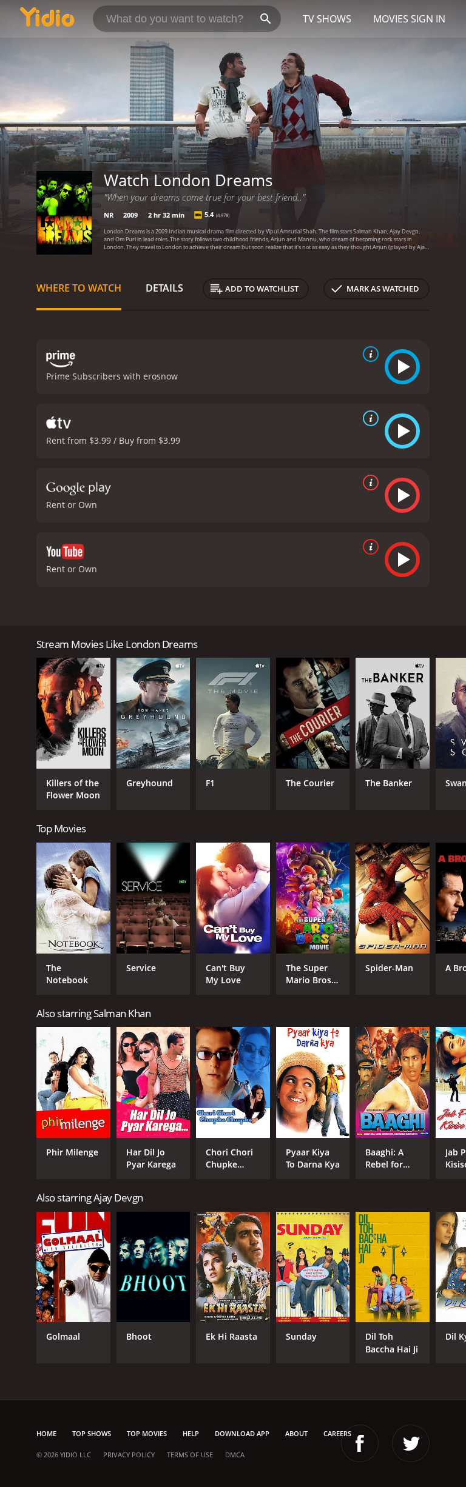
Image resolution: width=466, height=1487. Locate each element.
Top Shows (91, 1433)
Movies (390, 18)
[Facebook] (360, 1443)
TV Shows (327, 18)
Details (164, 288)
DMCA (235, 1454)
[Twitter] (411, 1443)
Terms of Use (190, 1454)
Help (191, 1433)
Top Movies (147, 1433)
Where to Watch (78, 288)
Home (46, 1433)
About (296, 1433)
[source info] (368, 354)
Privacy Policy (129, 1454)
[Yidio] (47, 19)
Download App (242, 1433)
